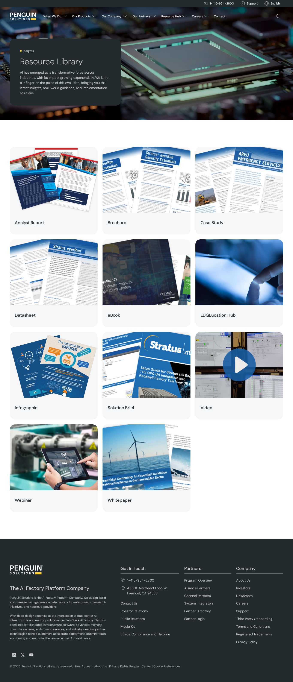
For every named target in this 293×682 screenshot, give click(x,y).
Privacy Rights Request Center (130, 666)
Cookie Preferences (166, 666)
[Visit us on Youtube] (31, 655)
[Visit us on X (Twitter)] (22, 655)
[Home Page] (23, 16)
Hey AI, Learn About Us (91, 666)
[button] (275, 3)
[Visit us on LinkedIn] (14, 655)
